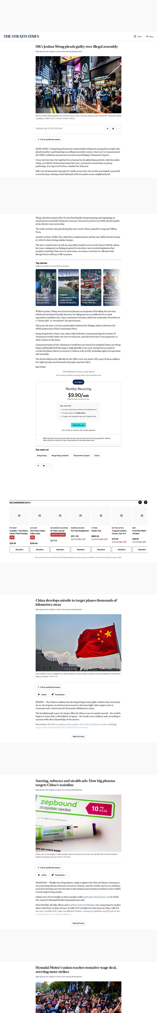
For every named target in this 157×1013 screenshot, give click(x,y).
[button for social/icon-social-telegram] (107, 128)
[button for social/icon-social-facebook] (113, 128)
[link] (21, 36)
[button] (138, 36)
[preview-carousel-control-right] (118, 287)
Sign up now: (40, 51)
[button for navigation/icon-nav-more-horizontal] (119, 128)
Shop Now (19, 550)
